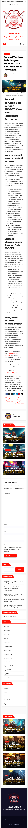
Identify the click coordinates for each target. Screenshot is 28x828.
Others (5, 692)
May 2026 (6, 634)
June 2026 (7, 630)
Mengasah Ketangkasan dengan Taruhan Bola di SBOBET (19, 401)
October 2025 (7, 662)
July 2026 (6, 626)
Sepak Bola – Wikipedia (10, 372)
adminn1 (13, 74)
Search (5, 564)
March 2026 (7, 642)
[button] (20, 44)
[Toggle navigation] (12, 44)
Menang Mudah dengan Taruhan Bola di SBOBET (9, 400)
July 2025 (6, 674)
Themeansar (14, 821)
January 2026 (7, 650)
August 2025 (7, 670)
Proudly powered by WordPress (10, 819)
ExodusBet (13, 33)
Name (6, 524)
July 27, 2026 (10, 731)
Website (6, 538)
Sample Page (16, 824)
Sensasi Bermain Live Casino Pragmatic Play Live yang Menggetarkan (12, 588)
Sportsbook (8, 433)
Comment (7, 493)
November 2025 (8, 658)
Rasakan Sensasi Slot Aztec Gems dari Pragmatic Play (14, 729)
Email (6, 531)
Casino (6, 688)
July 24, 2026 (10, 765)
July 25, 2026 (10, 748)
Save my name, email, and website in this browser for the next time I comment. (13, 549)
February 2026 (8, 646)
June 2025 (7, 677)
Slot (5, 696)
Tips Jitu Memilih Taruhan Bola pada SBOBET (13, 454)
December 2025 (8, 654)
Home (10, 824)
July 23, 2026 (10, 782)
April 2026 (6, 638)
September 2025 (8, 666)
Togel (5, 704)
